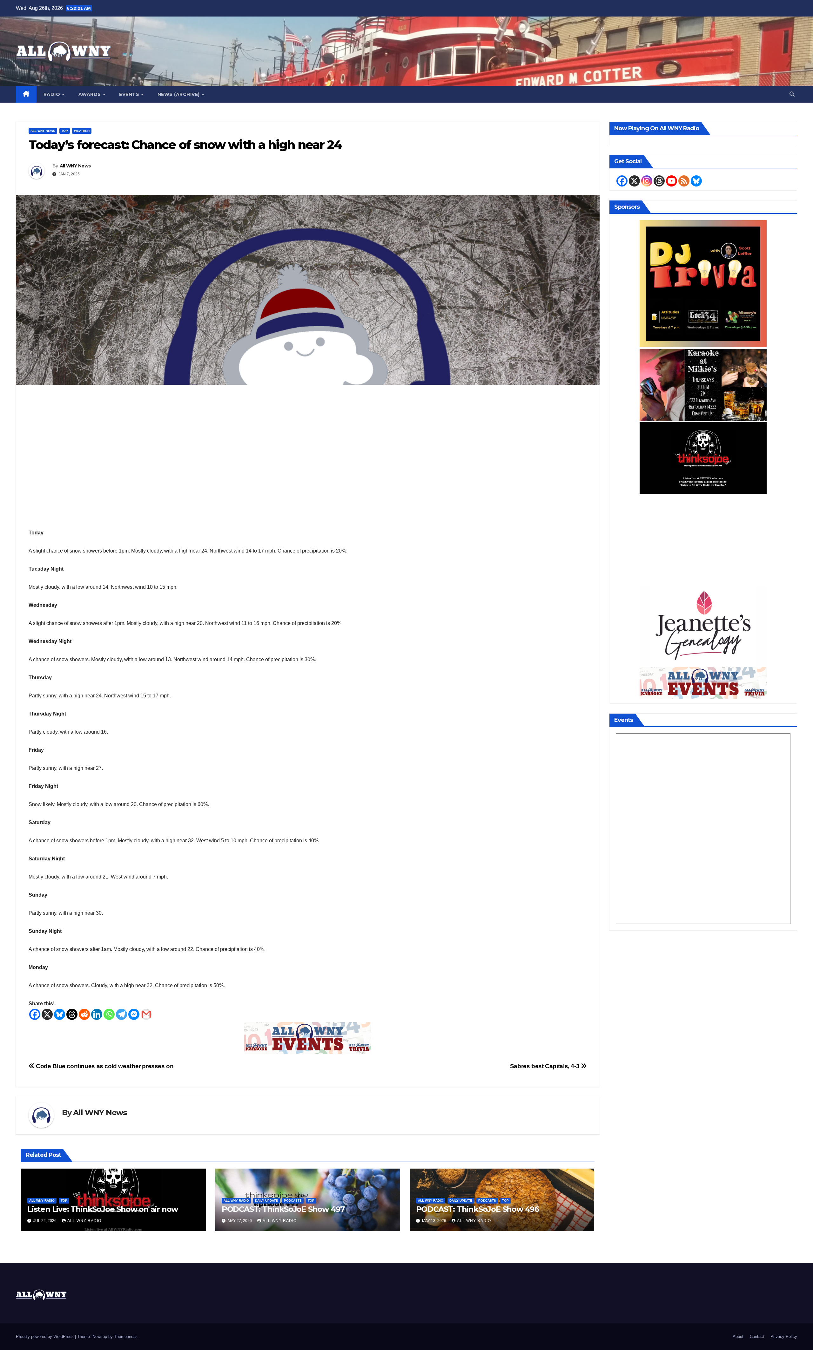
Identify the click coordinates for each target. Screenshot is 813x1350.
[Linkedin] (96, 1014)
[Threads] (71, 1014)
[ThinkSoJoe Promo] (703, 457)
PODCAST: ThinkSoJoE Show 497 (283, 1209)
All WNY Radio (42, 1200)
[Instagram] (646, 181)
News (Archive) (179, 94)
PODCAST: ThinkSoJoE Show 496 (477, 1209)
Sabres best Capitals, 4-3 (545, 1066)
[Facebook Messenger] (133, 1014)
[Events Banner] (307, 1037)
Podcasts (293, 1200)
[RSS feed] (683, 181)
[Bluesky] (59, 1014)
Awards (90, 94)
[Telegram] (121, 1014)
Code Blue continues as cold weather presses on (104, 1066)
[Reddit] (84, 1014)
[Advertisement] (703, 539)
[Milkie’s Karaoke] (703, 384)
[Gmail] (146, 1014)
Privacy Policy (783, 1336)
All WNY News (42, 130)
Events (130, 94)
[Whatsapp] (109, 1014)
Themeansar (125, 1336)
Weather (82, 130)
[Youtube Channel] (671, 181)
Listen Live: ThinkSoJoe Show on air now (102, 1209)
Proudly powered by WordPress (45, 1336)
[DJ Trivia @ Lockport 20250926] (703, 283)
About (738, 1336)
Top (64, 130)
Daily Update (266, 1200)
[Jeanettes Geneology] (703, 625)
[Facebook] (34, 1014)
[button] (792, 94)
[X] (47, 1014)
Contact (757, 1336)
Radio (53, 94)
